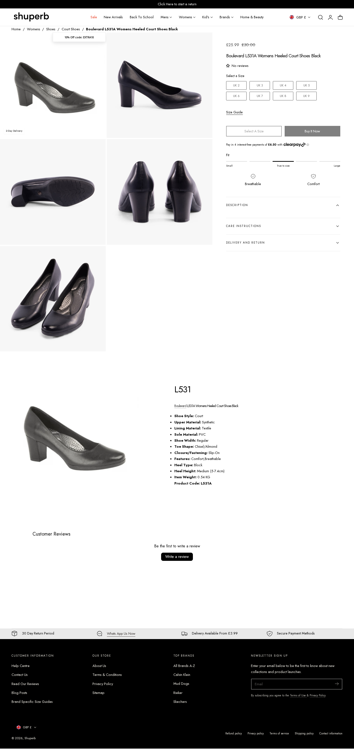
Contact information (330, 733)
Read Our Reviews (25, 683)
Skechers (180, 701)
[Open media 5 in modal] (97, 254)
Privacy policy (256, 733)
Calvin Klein (181, 674)
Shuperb (30, 738)
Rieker (178, 692)
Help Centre (21, 665)
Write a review (177, 556)
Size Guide (234, 112)
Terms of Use (298, 695)
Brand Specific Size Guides (32, 701)
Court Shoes (71, 29)
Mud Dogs (181, 683)
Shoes (50, 29)
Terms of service (279, 733)
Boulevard (180, 405)
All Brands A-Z (184, 665)
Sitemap (98, 692)
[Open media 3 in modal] (97, 148)
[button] (320, 17)
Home (16, 29)
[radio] (236, 85)
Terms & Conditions (107, 674)
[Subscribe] (336, 684)
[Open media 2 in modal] (204, 41)
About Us (99, 665)
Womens (33, 29)
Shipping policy (304, 733)
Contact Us (20, 674)
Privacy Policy (102, 683)
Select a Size (235, 75)
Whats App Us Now (121, 633)
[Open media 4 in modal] (204, 148)
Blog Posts (19, 692)
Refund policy (233, 733)
